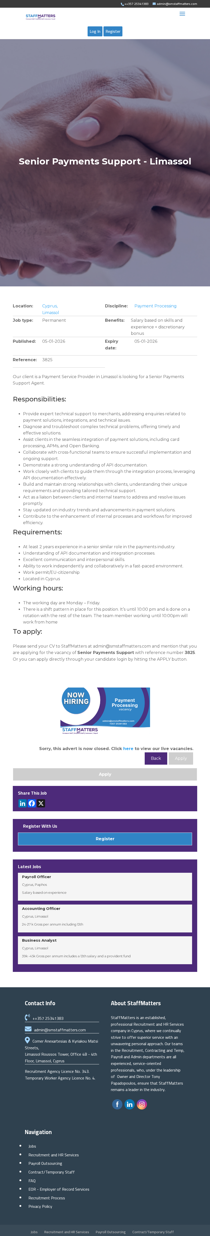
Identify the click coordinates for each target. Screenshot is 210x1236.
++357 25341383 (48, 1018)
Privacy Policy (40, 1206)
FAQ (32, 1181)
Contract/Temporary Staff (51, 1172)
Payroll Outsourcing (45, 1163)
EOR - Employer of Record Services (58, 1189)
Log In (95, 31)
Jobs (32, 1146)
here (128, 748)
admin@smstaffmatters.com (60, 1030)
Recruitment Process (46, 1198)
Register (113, 31)
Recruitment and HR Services (53, 1155)
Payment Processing (155, 306)
